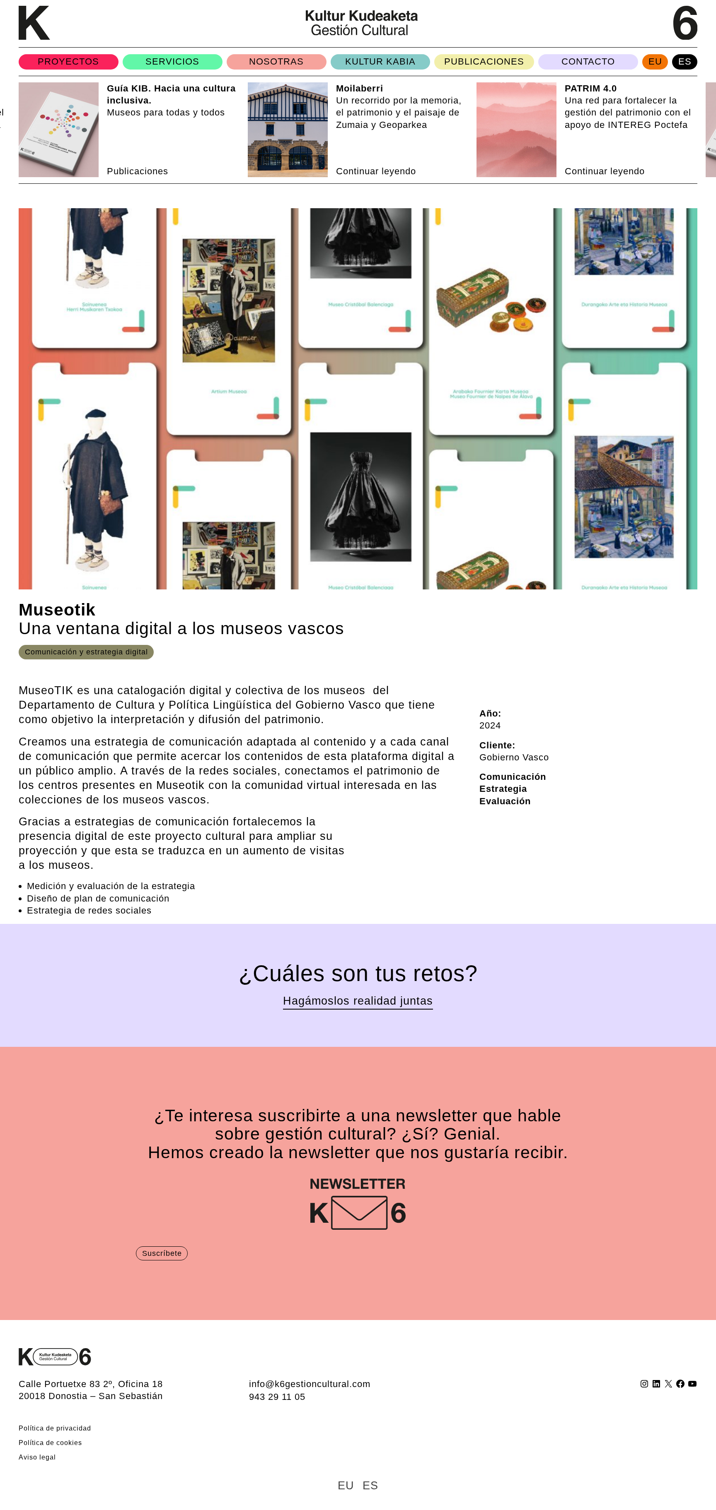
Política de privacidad (55, 1428)
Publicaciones (484, 61)
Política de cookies (50, 1442)
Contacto (588, 61)
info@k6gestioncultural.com (309, 1384)
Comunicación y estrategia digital (86, 652)
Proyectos (68, 61)
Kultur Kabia (380, 61)
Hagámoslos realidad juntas (358, 1001)
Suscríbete (162, 1253)
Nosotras (276, 61)
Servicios (172, 61)
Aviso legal (37, 1457)
